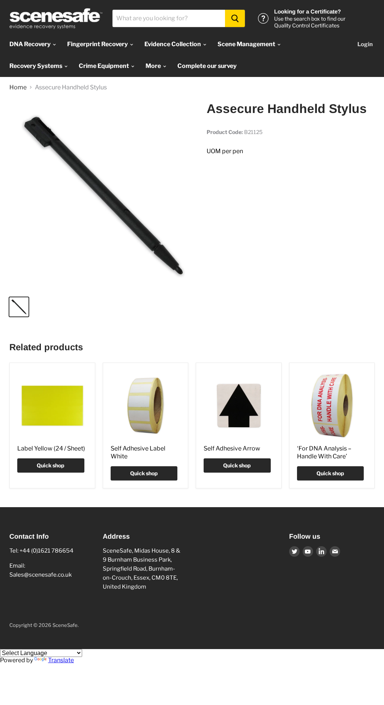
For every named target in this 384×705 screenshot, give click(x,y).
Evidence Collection (173, 44)
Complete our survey (207, 65)
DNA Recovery (30, 44)
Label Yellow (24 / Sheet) (51, 448)
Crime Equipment (104, 65)
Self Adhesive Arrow (232, 448)
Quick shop (50, 465)
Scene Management (247, 44)
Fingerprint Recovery (98, 44)
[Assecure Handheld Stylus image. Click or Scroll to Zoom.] (103, 195)
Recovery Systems (36, 65)
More (154, 65)
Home (18, 87)
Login (365, 44)
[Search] (235, 18)
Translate (61, 660)
